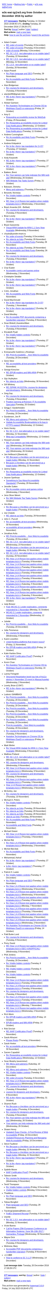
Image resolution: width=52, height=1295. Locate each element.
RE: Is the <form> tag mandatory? (21, 97)
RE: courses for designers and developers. (25, 762)
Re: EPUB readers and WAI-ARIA (21, 647)
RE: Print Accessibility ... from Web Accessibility (27, 355)
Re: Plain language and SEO (19, 74)
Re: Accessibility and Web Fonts (20, 79)
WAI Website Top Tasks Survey (20, 181)
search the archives (40, 35)
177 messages (11, 21)
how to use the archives (20, 35)
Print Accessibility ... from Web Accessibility (25, 725)
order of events (12, 51)
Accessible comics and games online (22, 271)
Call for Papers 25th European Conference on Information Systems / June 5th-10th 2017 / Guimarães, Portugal (26, 1231)
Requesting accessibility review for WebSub (25, 117)
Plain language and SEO (17, 1205)
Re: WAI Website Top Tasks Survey (21, 498)
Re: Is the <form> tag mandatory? (21, 152)
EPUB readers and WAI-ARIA (19, 1023)
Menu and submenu (15, 189)
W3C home (7, 4)
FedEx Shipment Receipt (17, 1214)
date (28, 29)
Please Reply (12, 1040)
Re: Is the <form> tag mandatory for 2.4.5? (24, 146)
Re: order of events (14, 236)
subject (35, 29)
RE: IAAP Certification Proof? (19, 656)
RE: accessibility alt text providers (21, 364)
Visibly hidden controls (16, 1190)
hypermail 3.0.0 (37, 1286)
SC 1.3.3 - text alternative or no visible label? (26, 65)
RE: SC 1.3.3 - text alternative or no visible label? (28, 53)
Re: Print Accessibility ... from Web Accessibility (27, 411)
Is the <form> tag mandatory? (19, 866)
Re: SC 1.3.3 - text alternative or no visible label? (28, 431)
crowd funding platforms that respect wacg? (25, 642)
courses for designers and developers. (23, 1092)
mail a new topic (23, 32)
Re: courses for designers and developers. (25, 88)
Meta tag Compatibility (16, 437)
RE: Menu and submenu (17, 419)
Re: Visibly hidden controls (18, 195)
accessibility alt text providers (19, 527)
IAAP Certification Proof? (17, 1172)
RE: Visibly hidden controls (18, 969)
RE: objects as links (15, 516)
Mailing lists (19, 4)
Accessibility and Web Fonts (18, 825)
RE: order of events (14, 45)
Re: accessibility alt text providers (21, 522)
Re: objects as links (14, 239)
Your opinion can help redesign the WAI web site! (28, 1123)
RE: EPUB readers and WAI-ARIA (21, 373)
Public (30, 4)
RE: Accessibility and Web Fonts (20, 294)
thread (15, 29)
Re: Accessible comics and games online (24, 489)
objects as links (13, 817)
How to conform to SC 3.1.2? (19, 1258)
